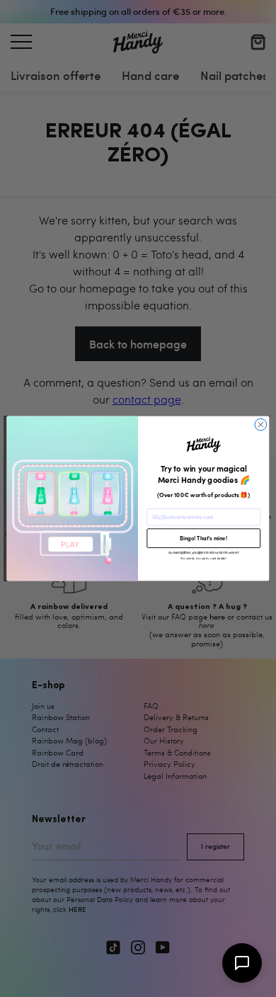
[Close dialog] (261, 424)
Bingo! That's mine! (203, 538)
